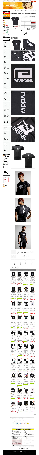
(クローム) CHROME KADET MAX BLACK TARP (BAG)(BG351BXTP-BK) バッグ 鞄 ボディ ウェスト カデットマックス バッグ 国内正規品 (20, 409)
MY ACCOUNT (21, 10)
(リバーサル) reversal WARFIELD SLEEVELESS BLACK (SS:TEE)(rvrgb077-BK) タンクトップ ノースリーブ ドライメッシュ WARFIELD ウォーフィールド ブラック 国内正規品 (26, 352)
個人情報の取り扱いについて (16, 451)
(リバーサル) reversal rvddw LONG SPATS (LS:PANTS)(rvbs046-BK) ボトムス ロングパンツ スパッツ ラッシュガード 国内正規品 (13, 351)
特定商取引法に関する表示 (23, 451)
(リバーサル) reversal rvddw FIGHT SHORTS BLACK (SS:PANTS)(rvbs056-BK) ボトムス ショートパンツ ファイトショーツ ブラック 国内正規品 (32, 338)
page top (35, 414)
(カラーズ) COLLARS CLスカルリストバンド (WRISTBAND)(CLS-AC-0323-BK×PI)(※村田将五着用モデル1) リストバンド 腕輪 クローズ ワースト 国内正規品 (32, 409)
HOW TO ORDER (26, 10)
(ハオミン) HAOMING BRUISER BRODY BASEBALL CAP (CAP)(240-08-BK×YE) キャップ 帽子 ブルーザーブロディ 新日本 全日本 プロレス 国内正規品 (19, 395)
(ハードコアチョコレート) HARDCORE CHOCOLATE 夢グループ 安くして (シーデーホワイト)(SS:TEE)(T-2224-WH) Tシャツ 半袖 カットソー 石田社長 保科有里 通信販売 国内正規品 (32, 310)
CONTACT (31, 10)
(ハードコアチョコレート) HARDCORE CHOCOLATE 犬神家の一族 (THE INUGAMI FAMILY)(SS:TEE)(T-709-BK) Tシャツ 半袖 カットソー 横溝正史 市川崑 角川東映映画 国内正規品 (19, 295)
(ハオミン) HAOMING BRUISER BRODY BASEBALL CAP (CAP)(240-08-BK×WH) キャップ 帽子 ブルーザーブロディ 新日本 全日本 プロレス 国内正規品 (26, 395)
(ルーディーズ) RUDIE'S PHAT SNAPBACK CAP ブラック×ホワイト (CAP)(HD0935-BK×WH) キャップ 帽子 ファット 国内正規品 (13, 396)
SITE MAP (34, 10)
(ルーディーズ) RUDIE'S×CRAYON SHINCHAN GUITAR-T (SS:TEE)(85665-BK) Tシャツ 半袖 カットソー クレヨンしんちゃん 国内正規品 (13, 381)
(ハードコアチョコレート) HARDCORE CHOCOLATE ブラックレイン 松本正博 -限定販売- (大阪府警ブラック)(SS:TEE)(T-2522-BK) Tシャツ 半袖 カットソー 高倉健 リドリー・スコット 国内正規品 (20, 280)
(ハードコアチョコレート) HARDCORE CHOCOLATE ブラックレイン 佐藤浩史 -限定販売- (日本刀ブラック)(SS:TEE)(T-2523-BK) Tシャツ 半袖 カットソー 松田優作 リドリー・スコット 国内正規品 (13, 280)
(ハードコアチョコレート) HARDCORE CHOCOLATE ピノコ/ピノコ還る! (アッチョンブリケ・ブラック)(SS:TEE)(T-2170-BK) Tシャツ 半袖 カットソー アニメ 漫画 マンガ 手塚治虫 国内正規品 (13, 310)
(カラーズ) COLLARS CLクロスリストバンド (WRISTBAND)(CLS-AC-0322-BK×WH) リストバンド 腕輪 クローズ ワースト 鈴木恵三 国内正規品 (26, 409)
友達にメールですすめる (30, 29)
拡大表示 (16, 28)
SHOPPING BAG (17, 10)
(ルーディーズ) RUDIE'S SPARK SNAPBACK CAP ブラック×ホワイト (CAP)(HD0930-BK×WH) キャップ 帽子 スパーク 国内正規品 (32, 381)
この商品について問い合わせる (31, 28)
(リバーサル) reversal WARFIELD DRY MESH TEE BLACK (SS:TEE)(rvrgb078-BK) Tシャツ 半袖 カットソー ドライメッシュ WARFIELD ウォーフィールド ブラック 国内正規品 (20, 353)
